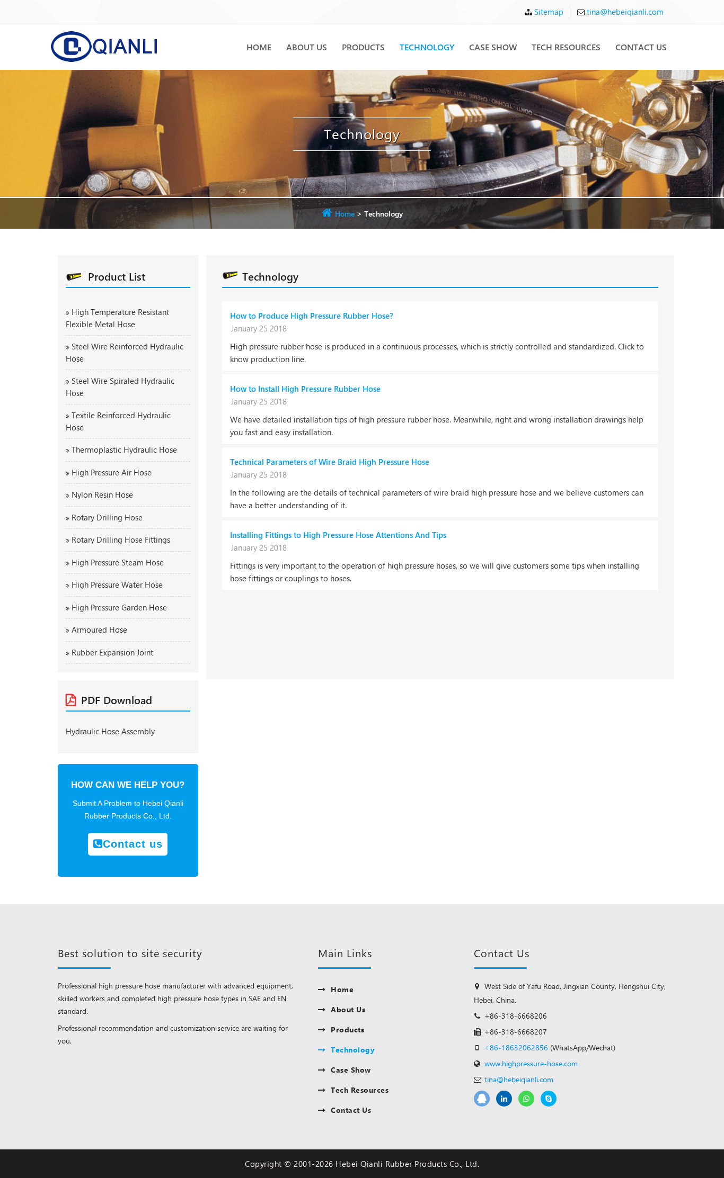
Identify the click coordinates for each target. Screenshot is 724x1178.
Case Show (493, 46)
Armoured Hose (99, 629)
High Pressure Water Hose (117, 584)
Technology (427, 46)
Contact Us (641, 46)
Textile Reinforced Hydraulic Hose (118, 421)
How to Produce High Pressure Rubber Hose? (311, 315)
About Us (306, 46)
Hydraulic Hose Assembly (110, 731)
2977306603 (482, 1099)
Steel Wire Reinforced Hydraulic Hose (124, 352)
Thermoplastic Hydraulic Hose (124, 449)
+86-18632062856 (516, 1047)
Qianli (504, 1099)
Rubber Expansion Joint (112, 652)
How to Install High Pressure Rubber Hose (305, 388)
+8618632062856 (526, 1099)
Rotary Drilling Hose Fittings (121, 539)
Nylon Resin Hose (102, 494)
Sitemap (548, 11)
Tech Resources (566, 46)
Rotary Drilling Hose (107, 517)
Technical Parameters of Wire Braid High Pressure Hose (329, 461)
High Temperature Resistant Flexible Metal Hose (117, 318)
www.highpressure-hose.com (531, 1063)
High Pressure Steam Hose (118, 562)
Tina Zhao (549, 1099)
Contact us (133, 844)
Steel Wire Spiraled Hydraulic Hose (120, 386)
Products (363, 46)
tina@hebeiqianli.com (625, 11)
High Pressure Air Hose (112, 472)
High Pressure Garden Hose (119, 607)
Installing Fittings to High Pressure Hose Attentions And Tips (338, 534)
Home (258, 46)
